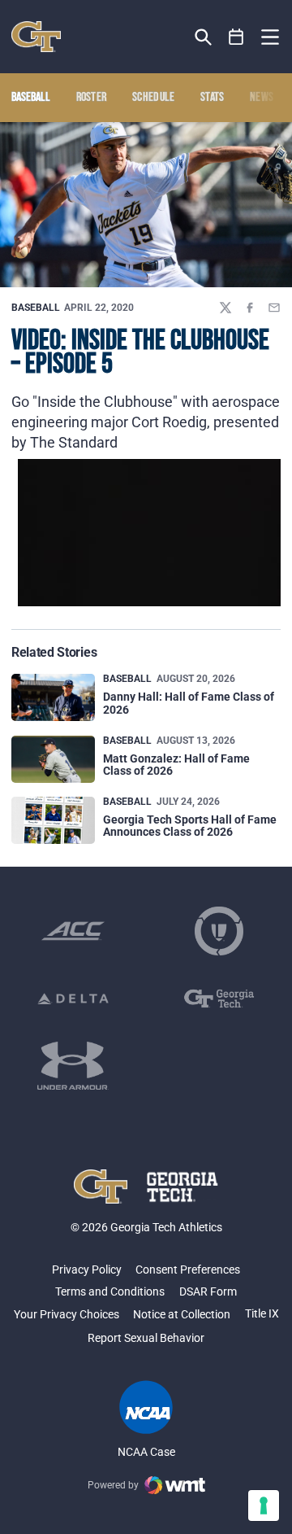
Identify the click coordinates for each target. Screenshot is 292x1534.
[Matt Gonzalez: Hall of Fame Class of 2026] (53, 759)
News (261, 97)
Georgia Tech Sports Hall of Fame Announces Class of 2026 (190, 825)
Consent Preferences (187, 1269)
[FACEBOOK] (249, 307)
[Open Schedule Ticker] (236, 37)
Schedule (153, 97)
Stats (212, 97)
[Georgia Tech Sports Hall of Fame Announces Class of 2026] (53, 820)
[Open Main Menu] (270, 37)
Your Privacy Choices (66, 1314)
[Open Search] (203, 37)
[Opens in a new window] (73, 931)
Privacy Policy (87, 1269)
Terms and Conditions (110, 1291)
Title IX (262, 1313)
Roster (91, 97)
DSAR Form (208, 1291)
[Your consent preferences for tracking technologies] (263, 1505)
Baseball (35, 307)
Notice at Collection (181, 1314)
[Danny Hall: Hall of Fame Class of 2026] (53, 697)
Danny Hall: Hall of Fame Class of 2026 (188, 702)
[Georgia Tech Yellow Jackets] (36, 36)
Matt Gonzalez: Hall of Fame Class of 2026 (176, 764)
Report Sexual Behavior (146, 1337)
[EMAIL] (274, 307)
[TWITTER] (225, 307)
